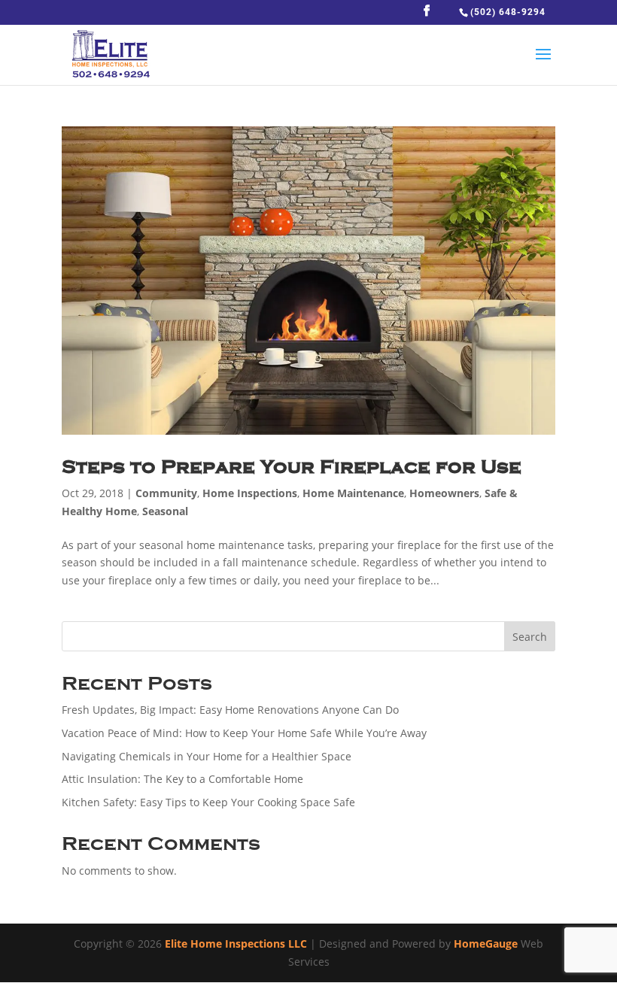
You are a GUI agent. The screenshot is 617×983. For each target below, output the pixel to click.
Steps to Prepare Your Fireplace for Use (291, 467)
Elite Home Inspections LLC (236, 943)
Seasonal (165, 511)
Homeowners (444, 493)
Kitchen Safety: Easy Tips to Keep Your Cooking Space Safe (208, 802)
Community (166, 493)
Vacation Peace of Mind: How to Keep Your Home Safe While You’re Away (244, 733)
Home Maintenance (353, 493)
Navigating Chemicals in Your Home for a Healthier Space (206, 756)
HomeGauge (486, 943)
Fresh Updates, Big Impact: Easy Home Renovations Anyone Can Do (230, 709)
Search (529, 637)
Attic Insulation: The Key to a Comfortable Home (182, 779)
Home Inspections (249, 493)
